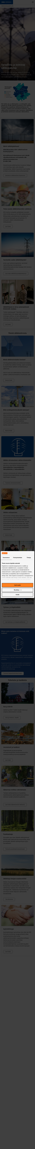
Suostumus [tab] (6, 557)
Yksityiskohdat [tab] (17, 557)
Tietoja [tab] (29, 557)
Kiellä (17, 594)
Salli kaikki (17, 585)
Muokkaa (16, 590)
